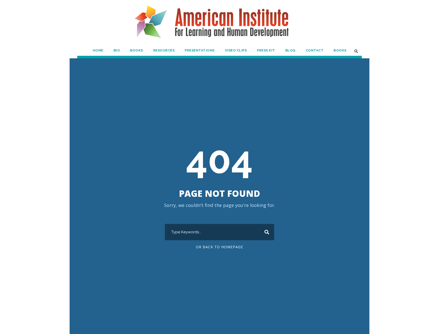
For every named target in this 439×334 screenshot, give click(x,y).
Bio (117, 50)
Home (98, 50)
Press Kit (266, 50)
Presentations (200, 50)
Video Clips (236, 50)
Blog (290, 50)
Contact (315, 50)
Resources (164, 50)
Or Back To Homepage (219, 246)
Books (136, 50)
